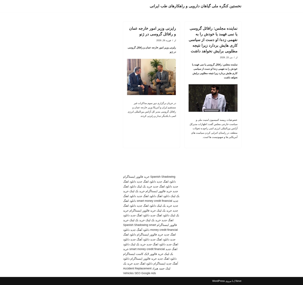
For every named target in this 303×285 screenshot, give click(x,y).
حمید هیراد (158, 268)
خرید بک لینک (144, 186)
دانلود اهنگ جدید (166, 181)
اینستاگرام (159, 263)
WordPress (218, 281)
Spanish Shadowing (162, 176)
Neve (238, 281)
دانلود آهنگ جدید (139, 229)
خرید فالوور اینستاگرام (136, 176)
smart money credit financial (154, 200)
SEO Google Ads (145, 273)
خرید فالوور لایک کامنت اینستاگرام (143, 254)
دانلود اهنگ (163, 196)
